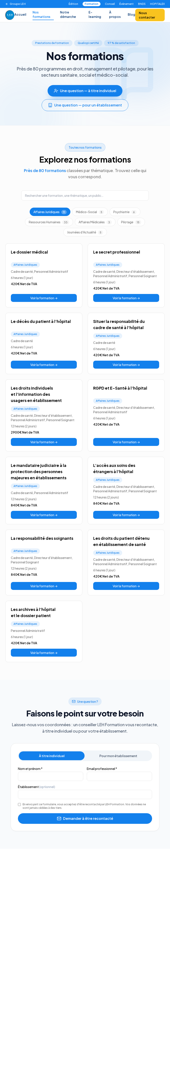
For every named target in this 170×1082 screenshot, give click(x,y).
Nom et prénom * (30, 769)
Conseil (110, 4)
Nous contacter (147, 15)
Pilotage (130, 222)
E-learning (95, 14)
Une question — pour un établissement (88, 105)
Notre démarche (68, 14)
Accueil (20, 14)
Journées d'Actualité (84, 232)
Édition (73, 4)
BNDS (142, 4)
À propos (115, 14)
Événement (126, 4)
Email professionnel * (102, 769)
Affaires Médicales (94, 222)
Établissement (36, 787)
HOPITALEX (157, 4)
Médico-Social (89, 212)
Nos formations (41, 14)
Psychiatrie (124, 212)
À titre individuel (52, 756)
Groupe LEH (18, 4)
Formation (91, 4)
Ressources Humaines (48, 222)
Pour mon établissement (118, 756)
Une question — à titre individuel (88, 90)
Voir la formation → (44, 298)
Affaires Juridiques (49, 212)
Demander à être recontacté (88, 818)
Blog (131, 14)
